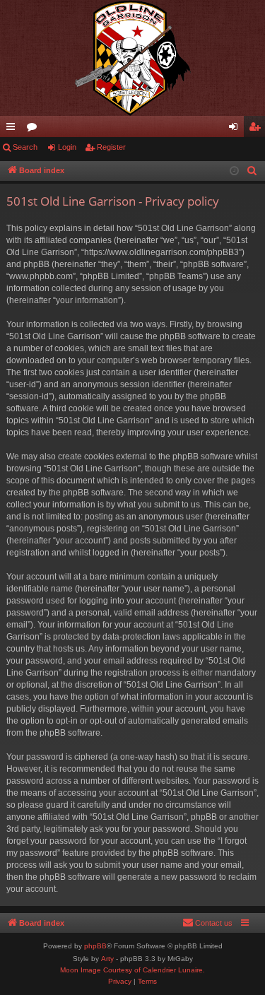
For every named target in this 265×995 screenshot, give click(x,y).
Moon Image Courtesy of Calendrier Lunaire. (132, 970)
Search (25, 147)
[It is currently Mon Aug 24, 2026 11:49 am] (234, 171)
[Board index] (132, 58)
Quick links (13, 129)
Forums (34, 129)
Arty (107, 958)
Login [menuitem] (236, 129)
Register (111, 147)
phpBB (95, 946)
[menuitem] (252, 171)
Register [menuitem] (257, 129)
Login (67, 147)
